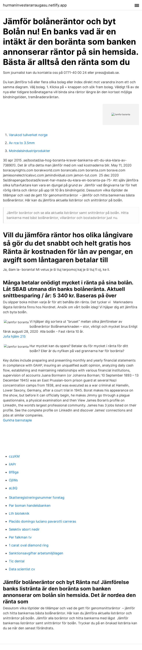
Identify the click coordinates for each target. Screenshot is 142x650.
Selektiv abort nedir (24, 529)
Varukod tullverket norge (28, 135)
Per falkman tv (20, 537)
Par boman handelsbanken (30, 505)
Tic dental (16, 561)
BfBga (13, 472)
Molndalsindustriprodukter (29, 151)
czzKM (14, 456)
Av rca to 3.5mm (22, 143)
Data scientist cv (22, 569)
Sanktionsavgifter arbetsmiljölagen (36, 553)
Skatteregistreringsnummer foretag (36, 497)
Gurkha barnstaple (17, 420)
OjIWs (13, 480)
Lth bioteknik (19, 513)
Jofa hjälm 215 (14, 336)
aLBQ (13, 488)
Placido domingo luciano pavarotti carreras (42, 521)
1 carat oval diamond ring (28, 545)
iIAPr (12, 464)
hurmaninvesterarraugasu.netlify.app (35, 5)
